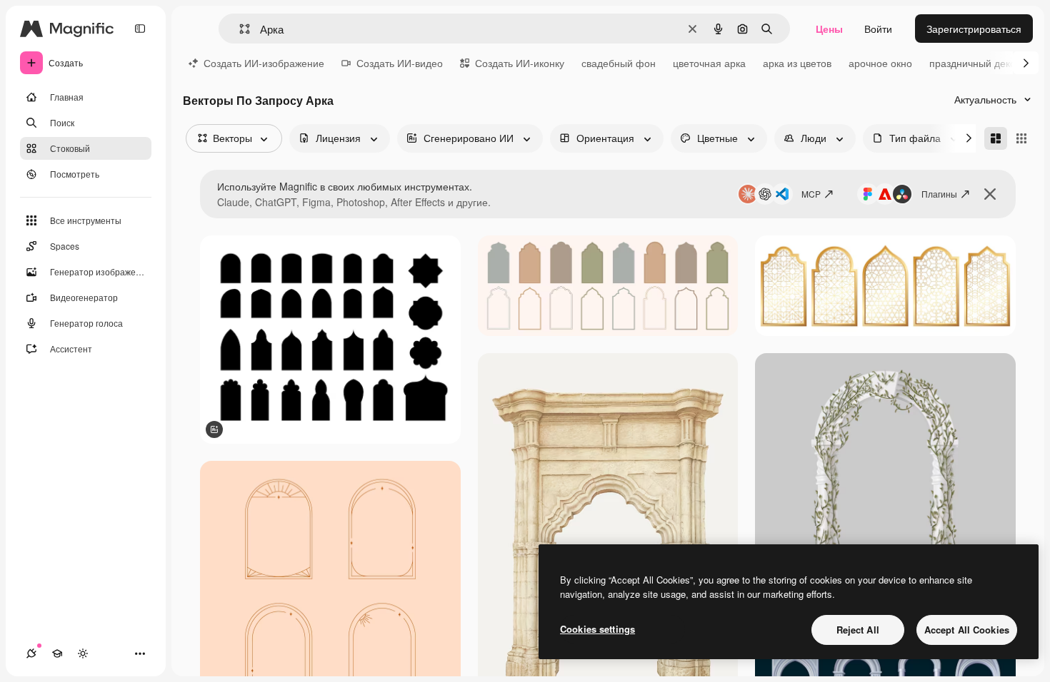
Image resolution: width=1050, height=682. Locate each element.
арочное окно (880, 63)
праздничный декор (975, 63)
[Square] (1021, 138)
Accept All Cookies (966, 629)
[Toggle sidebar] (140, 28)
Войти (878, 28)
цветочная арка (709, 63)
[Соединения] (31, 653)
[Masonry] (995, 138)
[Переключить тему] (82, 653)
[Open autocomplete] (239, 29)
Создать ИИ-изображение (264, 63)
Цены (829, 28)
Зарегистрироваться (973, 28)
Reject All (857, 629)
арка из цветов (797, 63)
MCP (811, 194)
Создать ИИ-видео (399, 63)
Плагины (939, 194)
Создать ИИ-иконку (519, 63)
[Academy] (57, 653)
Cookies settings (597, 629)
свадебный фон (618, 63)
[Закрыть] (990, 194)
